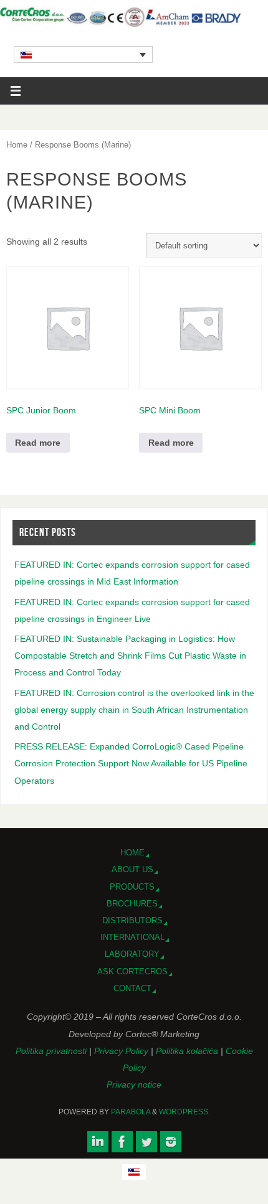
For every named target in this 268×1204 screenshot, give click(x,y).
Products (132, 886)
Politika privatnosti (52, 1051)
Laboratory (132, 954)
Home (16, 144)
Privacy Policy (122, 1051)
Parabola (130, 1112)
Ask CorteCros (132, 971)
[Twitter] (146, 1141)
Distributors (132, 920)
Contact (132, 988)
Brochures (132, 903)
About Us (132, 869)
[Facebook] (122, 1141)
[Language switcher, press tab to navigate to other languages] (83, 54)
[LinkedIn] (97, 1141)
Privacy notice (134, 1084)
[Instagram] (170, 1141)
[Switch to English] (134, 1172)
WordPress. (184, 1112)
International (132, 937)
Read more (37, 443)
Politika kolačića (188, 1051)
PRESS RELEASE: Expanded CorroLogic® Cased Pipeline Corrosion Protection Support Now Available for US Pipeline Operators (130, 763)
